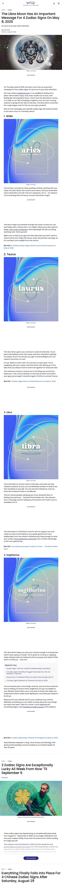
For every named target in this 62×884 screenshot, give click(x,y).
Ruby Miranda (6, 30)
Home (3, 10)
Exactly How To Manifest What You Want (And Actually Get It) (30, 677)
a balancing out (22, 93)
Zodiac (10, 10)
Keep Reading (31, 858)
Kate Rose (5, 777)
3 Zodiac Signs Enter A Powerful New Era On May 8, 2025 (33, 381)
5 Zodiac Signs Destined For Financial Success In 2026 (27, 680)
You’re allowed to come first (25, 539)
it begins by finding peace (33, 707)
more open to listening (18, 229)
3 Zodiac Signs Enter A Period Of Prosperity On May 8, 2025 (34, 738)
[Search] (53, 3)
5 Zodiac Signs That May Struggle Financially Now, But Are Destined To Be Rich (28, 672)
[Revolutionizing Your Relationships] (31, 3)
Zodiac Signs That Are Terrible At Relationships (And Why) (29, 668)
